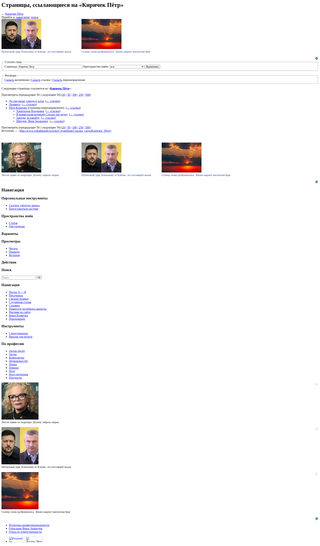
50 (68, 94)
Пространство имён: (96, 66)
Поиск (6, 270)
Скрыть (9, 80)
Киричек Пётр (14, 13)
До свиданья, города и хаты (26, 101)
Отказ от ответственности (25, 531)
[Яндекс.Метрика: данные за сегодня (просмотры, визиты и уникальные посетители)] (34, 539)
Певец (13, 364)
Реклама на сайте (20, 312)
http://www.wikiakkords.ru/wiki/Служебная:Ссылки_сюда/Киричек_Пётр (65, 130)
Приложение (17, 318)
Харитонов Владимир (30, 111)
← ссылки (52, 101)
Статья (13, 223)
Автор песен (17, 351)
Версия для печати (20, 336)
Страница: (11, 66)
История (14, 255)
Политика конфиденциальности (29, 525)
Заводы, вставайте (27, 117)
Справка (14, 305)
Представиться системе (23, 208)
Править (14, 251)
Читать (13, 248)
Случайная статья (20, 302)
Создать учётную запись (24, 205)
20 (63, 94)
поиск (35, 17)
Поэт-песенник (18, 374)
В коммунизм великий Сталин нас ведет (42, 114)
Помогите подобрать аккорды (27, 308)
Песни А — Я (17, 292)
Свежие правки (19, 298)
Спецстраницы (18, 333)
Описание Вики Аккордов (25, 528)
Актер (13, 354)
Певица (14, 367)
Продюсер (15, 377)
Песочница (16, 295)
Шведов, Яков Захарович (32, 121)
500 (87, 94)
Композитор (16, 357)
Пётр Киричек (18, 107)
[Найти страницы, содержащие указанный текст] (39, 277)
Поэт (12, 371)
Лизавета (14, 104)
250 (81, 94)
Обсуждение (17, 226)
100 (74, 94)
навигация (22, 17)
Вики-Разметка (18, 315)
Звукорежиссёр (18, 361)
